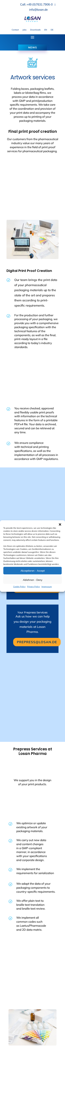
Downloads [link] (35, 30)
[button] (60, 524)
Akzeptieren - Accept (32, 570)
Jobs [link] (24, 30)
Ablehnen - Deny (32, 579)
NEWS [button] (32, 47)
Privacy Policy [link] (33, 586)
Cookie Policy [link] (19, 586)
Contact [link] (15, 30)
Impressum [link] (47, 586)
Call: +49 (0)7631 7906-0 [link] (36, 4)
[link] (32, 21)
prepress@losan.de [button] (37, 642)
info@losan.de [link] (38, 9)
